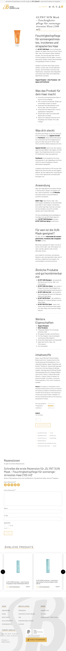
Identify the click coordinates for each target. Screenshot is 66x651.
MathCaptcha (9, 528)
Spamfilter (7, 523)
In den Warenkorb (43, 425)
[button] (50, 7)
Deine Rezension (9, 490)
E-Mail (6, 515)
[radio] (5, 484)
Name (6, 508)
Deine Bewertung (10, 482)
